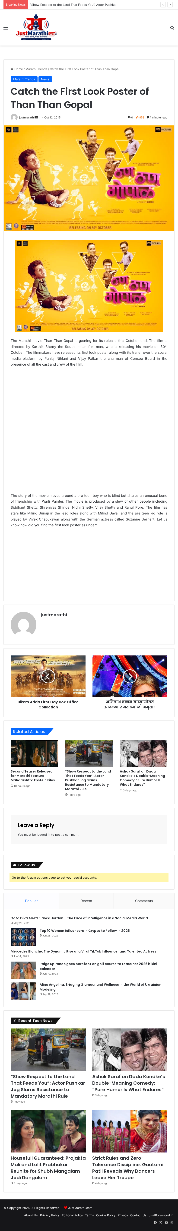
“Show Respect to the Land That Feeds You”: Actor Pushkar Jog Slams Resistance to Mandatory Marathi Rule (88, 780)
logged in (43, 834)
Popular (31, 901)
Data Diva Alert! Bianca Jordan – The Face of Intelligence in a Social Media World (79, 918)
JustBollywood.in (161, 1215)
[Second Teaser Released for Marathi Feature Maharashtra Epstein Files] (34, 753)
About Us (31, 1215)
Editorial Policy (72, 1215)
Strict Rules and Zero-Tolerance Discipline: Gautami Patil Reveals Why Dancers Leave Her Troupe (127, 1168)
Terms (89, 1215)
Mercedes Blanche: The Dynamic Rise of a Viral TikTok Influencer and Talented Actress (83, 951)
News (45, 79)
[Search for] (172, 29)
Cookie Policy (105, 1215)
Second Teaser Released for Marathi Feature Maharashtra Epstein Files (33, 775)
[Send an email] (36, 117)
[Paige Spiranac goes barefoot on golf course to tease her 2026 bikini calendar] (23, 970)
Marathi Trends (36, 69)
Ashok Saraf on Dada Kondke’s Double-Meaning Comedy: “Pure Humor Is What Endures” (142, 778)
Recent (86, 901)
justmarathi (27, 117)
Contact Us (138, 1215)
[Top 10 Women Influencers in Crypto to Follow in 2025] (23, 937)
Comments (144, 901)
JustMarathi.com (80, 1208)
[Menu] (5, 29)
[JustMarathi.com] (36, 27)
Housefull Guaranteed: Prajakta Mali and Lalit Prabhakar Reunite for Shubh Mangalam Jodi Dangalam (48, 1168)
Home (18, 69)
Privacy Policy (50, 1215)
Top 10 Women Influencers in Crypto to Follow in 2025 (85, 930)
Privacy (123, 1215)
